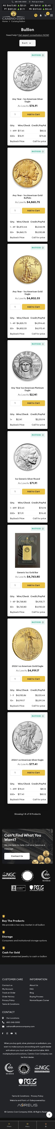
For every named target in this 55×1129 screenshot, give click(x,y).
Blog (32, 993)
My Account (7, 989)
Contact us (7, 985)
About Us (34, 985)
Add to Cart (33, 114)
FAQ (32, 989)
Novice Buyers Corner (39, 1000)
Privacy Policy (8, 1000)
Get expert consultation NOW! (33, 35)
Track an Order (8, 993)
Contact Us (17, 856)
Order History (8, 996)
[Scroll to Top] (49, 1115)
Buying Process (36, 996)
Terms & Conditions (10, 1004)
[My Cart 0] (46, 15)
